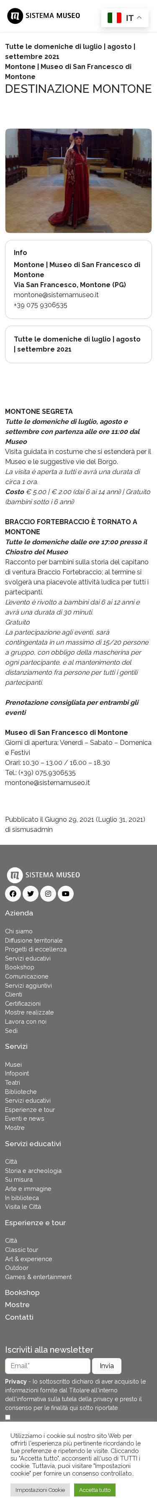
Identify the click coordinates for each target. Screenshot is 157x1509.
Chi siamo (19, 931)
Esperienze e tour (30, 1109)
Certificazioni (23, 1003)
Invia (107, 1366)
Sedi (11, 1030)
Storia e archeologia (33, 1170)
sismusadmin (32, 830)
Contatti (19, 1317)
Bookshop (19, 967)
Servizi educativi (28, 958)
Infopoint (17, 1073)
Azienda (19, 912)
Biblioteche (21, 1091)
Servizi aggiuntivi (28, 985)
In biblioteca (22, 1197)
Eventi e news (24, 1118)
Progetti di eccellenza (36, 949)
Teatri (12, 1082)
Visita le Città (23, 1206)
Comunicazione (27, 976)
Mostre (15, 1127)
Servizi (16, 1046)
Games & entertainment (38, 1276)
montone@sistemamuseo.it (47, 783)
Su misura (19, 1179)
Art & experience (28, 1258)
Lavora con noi (25, 1021)
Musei (13, 1064)
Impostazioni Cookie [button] (40, 1490)
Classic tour (21, 1249)
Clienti (13, 994)
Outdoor (16, 1267)
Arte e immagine (28, 1188)
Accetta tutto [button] (95, 1490)
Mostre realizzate (29, 1012)
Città (11, 1161)
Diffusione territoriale (34, 940)
